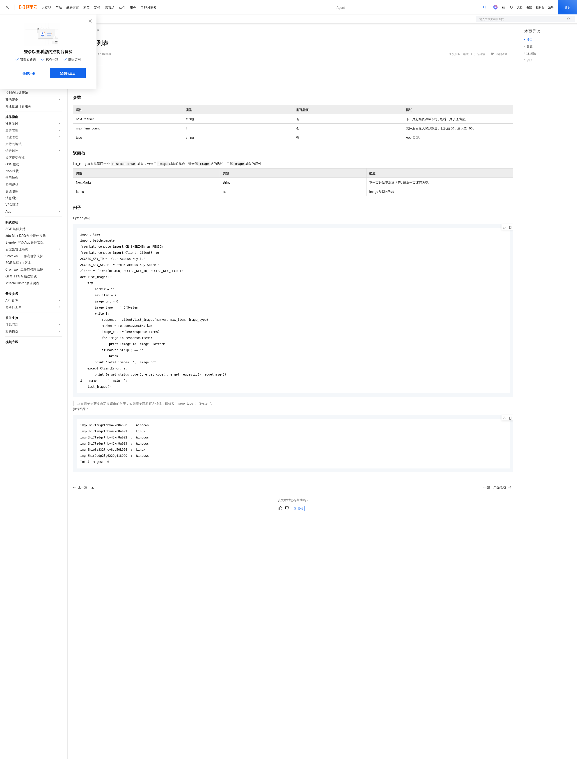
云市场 (109, 7)
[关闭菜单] (7, 7)
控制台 (540, 7)
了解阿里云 (148, 7)
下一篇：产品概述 (493, 487)
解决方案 (72, 7)
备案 (529, 7)
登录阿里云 (68, 73)
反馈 (300, 508)
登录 (567, 7)
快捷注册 (29, 73)
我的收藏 (502, 54)
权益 (86, 7)
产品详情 (479, 54)
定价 (97, 7)
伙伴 (122, 7)
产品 (58, 7)
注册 (551, 7)
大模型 (46, 7)
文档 (519, 7)
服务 (133, 7)
